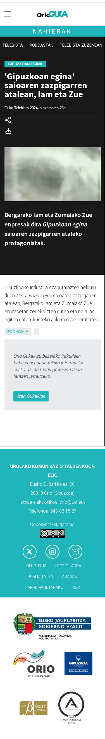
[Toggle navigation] (8, 14)
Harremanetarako (44, 587)
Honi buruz (34, 566)
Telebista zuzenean (81, 45)
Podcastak (41, 45)
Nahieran (52, 31)
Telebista (13, 45)
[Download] (10, 132)
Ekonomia (17, 331)
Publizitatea (40, 576)
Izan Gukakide (31, 396)
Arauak (69, 576)
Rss (76, 587)
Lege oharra (68, 566)
